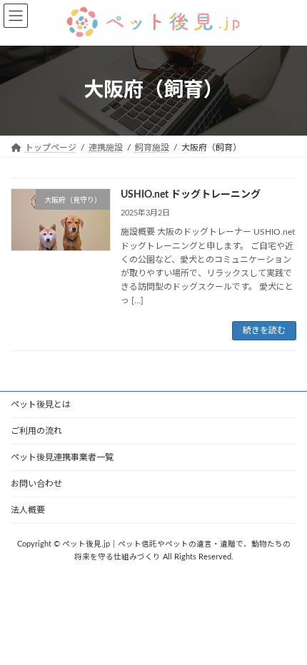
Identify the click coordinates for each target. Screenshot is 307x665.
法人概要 (28, 510)
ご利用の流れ (36, 431)
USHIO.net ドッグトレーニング (191, 195)
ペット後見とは (41, 404)
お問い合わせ (36, 483)
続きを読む (264, 330)
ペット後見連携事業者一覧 (62, 457)
